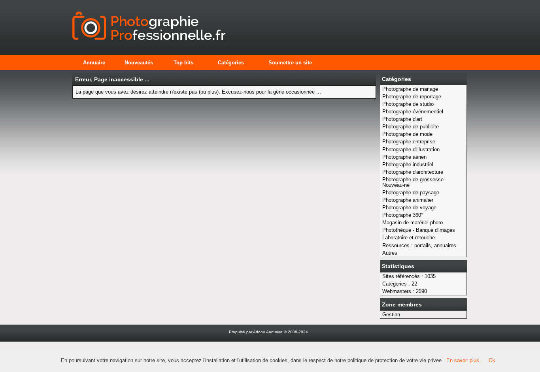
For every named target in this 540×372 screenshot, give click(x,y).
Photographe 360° (402, 215)
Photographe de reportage (411, 97)
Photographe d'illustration (411, 149)
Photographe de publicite (410, 127)
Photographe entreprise (408, 142)
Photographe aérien (404, 157)
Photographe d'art (402, 119)
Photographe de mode (407, 134)
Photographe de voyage (409, 207)
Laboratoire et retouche (408, 237)
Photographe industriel (407, 164)
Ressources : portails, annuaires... (421, 245)
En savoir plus (462, 360)
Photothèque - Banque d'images (418, 230)
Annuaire (94, 63)
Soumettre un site (290, 63)
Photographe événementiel (412, 112)
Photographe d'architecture (412, 172)
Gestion (391, 315)
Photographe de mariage (410, 89)
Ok (492, 360)
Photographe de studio (408, 104)
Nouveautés (139, 63)
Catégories (231, 63)
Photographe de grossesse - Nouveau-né (414, 182)
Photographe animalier (407, 200)
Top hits (183, 63)
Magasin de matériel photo (412, 222)
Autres (389, 253)
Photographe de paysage (410, 192)
